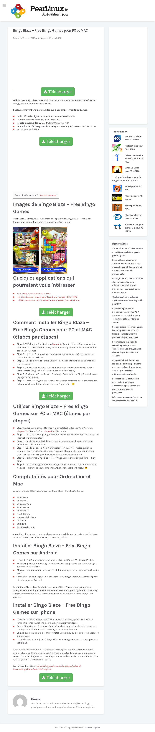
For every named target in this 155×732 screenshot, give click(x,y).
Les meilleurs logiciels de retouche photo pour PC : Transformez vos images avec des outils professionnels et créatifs (126, 349)
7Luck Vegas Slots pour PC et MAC (34, 293)
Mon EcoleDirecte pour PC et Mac (133, 217)
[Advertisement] (127, 75)
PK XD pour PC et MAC (133, 188)
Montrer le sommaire (48, 195)
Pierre (35, 699)
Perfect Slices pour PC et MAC (134, 147)
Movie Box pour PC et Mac (133, 198)
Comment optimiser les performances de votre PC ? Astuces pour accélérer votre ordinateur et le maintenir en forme (126, 315)
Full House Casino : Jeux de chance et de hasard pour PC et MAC (48, 300)
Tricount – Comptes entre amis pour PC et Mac (134, 227)
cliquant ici (57, 344)
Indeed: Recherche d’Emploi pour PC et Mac (134, 158)
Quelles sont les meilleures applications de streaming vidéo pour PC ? (127, 300)
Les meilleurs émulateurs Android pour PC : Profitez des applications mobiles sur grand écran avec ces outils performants (127, 267)
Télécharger (59, 91)
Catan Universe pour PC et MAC (132, 169)
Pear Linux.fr (60, 727)
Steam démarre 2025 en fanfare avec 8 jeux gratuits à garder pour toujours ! (127, 252)
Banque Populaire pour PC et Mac (133, 138)
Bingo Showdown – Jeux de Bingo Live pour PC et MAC (126, 179)
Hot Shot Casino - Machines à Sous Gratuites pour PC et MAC (47, 297)
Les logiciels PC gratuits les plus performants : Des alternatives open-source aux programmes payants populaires (126, 385)
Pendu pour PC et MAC (133, 207)
